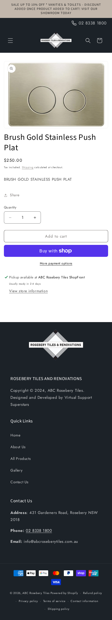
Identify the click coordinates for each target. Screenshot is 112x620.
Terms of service (54, 601)
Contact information (84, 601)
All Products (20, 458)
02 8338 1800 (39, 530)
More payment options (56, 263)
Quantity (10, 207)
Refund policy (92, 593)
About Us (18, 446)
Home (15, 435)
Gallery (16, 470)
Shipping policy (59, 609)
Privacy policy (28, 601)
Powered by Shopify (64, 593)
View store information (28, 290)
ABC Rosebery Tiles (35, 593)
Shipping (28, 167)
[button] (10, 40)
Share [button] (15, 195)
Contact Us (19, 482)
